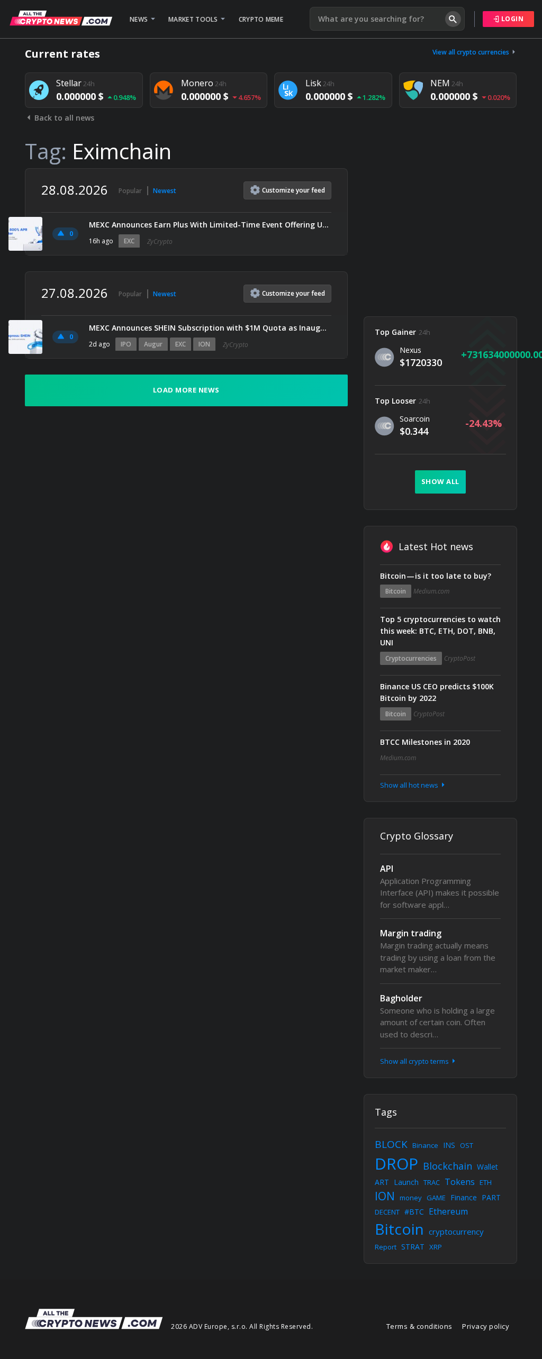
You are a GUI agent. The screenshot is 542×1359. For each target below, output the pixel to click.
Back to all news (63, 118)
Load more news (186, 390)
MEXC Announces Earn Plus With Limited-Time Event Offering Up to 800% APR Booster (210, 225)
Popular (130, 190)
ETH (486, 1182)
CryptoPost (459, 658)
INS (449, 1145)
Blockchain (447, 1166)
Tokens (460, 1182)
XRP (435, 1247)
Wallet (487, 1167)
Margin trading (410, 933)
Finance (463, 1197)
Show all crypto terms (415, 1061)
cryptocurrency (456, 1231)
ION (204, 344)
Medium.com (431, 591)
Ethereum (448, 1211)
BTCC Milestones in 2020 (425, 742)
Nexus (410, 350)
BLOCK (391, 1144)
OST (466, 1145)
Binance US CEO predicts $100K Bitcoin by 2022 (437, 692)
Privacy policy (485, 1326)
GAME (436, 1197)
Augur (153, 344)
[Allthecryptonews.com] (61, 18)
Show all (440, 481)
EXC (129, 240)
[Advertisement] (440, 234)
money (411, 1197)
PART (491, 1197)
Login (511, 18)
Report (385, 1247)
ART (382, 1182)
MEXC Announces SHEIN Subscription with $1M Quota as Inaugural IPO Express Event (210, 328)
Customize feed (293, 190)
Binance (425, 1145)
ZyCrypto (160, 241)
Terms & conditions (419, 1326)
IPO (126, 344)
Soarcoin (415, 419)
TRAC (431, 1182)
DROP (396, 1163)
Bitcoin (395, 591)
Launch (406, 1182)
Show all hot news (410, 785)
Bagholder (401, 998)
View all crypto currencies (471, 52)
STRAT (412, 1247)
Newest (164, 190)
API (386, 868)
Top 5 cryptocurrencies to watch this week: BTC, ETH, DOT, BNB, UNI (440, 630)
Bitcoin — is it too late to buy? (435, 576)
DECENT (387, 1212)
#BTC (414, 1212)
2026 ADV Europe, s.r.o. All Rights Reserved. (242, 1326)
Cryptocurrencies (411, 658)
